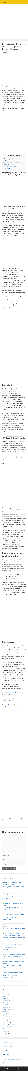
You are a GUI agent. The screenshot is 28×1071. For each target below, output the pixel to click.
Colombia (5, 998)
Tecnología (6, 1026)
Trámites (5, 1029)
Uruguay (5, 1031)
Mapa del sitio (6, 1050)
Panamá (5, 1018)
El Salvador (6, 1005)
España (5, 1007)
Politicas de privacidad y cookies (11, 1059)
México (5, 1013)
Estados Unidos (7, 1009)
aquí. (11, 526)
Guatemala (5, 1011)
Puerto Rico (6, 1022)
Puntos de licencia (7, 705)
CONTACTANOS (7, 1042)
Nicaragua (5, 1015)
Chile (4, 996)
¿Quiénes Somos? (7, 1046)
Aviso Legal (6, 1054)
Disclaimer (5, 1062)
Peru (4, 1020)
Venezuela (5, 1033)
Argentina (5, 994)
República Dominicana (9, 1024)
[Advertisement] (14, 21)
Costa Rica (5, 1000)
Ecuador (6, 824)
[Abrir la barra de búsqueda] (26, 2)
